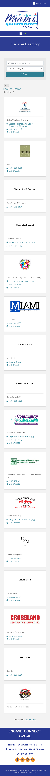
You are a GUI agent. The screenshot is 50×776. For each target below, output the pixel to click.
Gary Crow (11, 671)
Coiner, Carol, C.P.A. (14, 397)
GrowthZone (30, 720)
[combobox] (25, 68)
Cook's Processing (14, 516)
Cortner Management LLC (16, 555)
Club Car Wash (12, 358)
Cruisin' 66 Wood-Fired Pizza (18, 707)
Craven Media (12, 593)
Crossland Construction (15, 632)
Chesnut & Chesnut (14, 239)
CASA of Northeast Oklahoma (17, 120)
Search (26, 74)
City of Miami (11, 319)
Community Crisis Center (16, 433)
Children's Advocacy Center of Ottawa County (24, 278)
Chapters (10, 164)
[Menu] (39, 3)
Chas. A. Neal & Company (16, 203)
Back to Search (12, 88)
